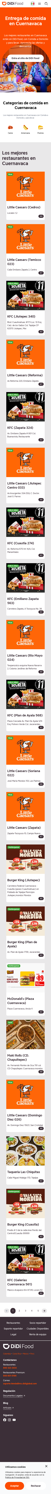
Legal (13, 1334)
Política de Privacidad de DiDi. (17, 1477)
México (26, 1354)
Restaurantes (13, 1322)
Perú (32, 1354)
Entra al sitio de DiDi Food (25, 58)
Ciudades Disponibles (38, 1328)
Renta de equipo (37, 1334)
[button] (25, 58)
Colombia (7, 1354)
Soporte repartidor (13, 1328)
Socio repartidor (38, 1322)
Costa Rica (17, 1354)
